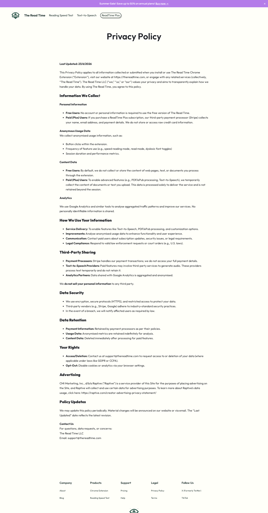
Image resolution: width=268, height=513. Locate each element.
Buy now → (162, 3)
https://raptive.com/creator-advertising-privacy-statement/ (118, 393)
